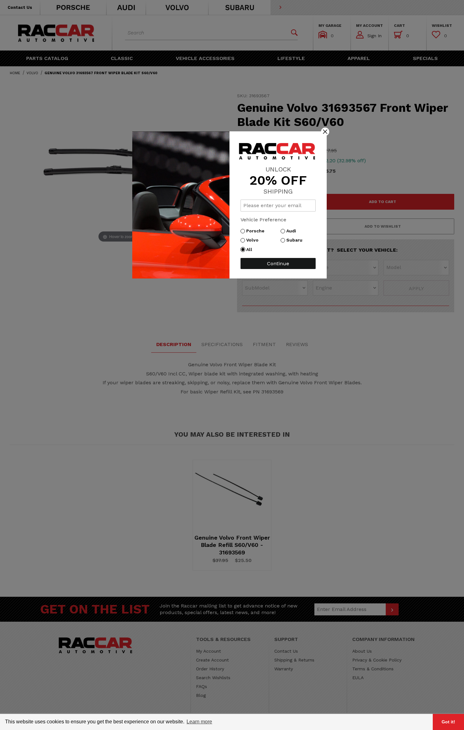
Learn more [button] (199, 721)
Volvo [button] (254, 239)
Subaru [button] (295, 239)
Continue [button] (278, 263)
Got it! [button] (448, 721)
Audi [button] (292, 230)
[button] (325, 131)
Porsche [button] (257, 230)
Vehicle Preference (263, 220)
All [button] (250, 249)
